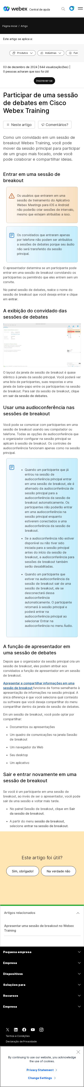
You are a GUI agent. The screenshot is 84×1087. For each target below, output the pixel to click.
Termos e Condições (18, 1036)
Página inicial (9, 26)
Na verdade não (58, 871)
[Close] (78, 1052)
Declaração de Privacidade (21, 1041)
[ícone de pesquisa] (63, 9)
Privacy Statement (40, 1070)
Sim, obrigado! (22, 871)
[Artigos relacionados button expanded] (78, 913)
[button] (72, 8)
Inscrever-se (44, 80)
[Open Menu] (80, 8)
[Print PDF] (30, 81)
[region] (42, 1066)
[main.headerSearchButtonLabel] (63, 8)
